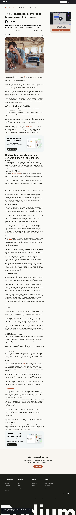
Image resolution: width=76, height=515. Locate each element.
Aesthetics (7, 483)
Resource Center (21, 481)
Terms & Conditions (34, 498)
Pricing (19, 485)
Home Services (7, 485)
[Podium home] (5, 2)
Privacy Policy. (16, 511)
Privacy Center (48, 498)
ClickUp (10, 239)
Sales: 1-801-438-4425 (56, 1)
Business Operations (13, 7)
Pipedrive (10, 388)
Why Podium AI (34, 481)
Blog (19, 483)
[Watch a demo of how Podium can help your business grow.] (60, 18)
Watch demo (60, 30)
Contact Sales (34, 483)
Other (6, 488)
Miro (24, 363)
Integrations (47, 485)
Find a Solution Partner (49, 483)
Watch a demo (64, 1)
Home (6, 7)
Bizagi (13, 319)
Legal (33, 488)
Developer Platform (48, 488)
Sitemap (27, 498)
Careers (33, 485)
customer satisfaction (30, 126)
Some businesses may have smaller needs (29, 276)
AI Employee (14, 1)
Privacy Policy (41, 498)
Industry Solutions (22, 1)
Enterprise (7, 490)
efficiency (22, 76)
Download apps (21, 488)
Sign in (71, 1)
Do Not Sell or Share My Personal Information (59, 498)
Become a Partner (48, 481)
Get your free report (12, 149)
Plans (28, 1)
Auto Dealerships (8, 481)
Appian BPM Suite (16, 173)
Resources (33, 1)
